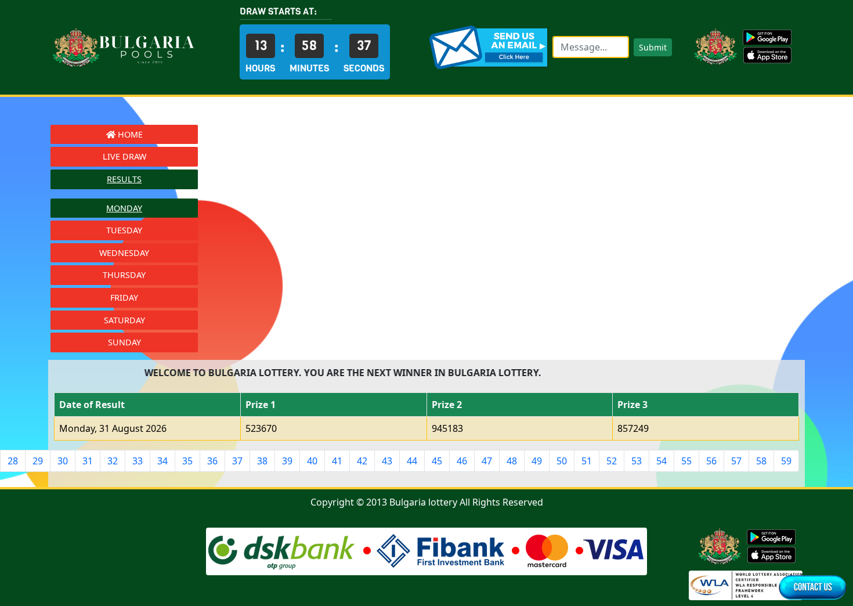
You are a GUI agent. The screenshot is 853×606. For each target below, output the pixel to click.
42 (362, 460)
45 (437, 460)
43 (387, 460)
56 (711, 460)
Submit (653, 47)
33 (137, 460)
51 (586, 460)
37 (237, 460)
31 (87, 460)
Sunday (124, 342)
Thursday (124, 274)
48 (512, 460)
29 (37, 460)
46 (462, 460)
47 (487, 460)
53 (636, 460)
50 (561, 460)
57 (736, 460)
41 (337, 460)
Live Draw (124, 156)
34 (162, 460)
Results (124, 179)
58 (761, 460)
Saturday (124, 320)
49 (537, 460)
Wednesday (124, 252)
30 (62, 460)
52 (611, 460)
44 (412, 460)
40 (312, 460)
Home (129, 134)
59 (786, 460)
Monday (124, 208)
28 (13, 460)
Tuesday (124, 230)
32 (112, 460)
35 (187, 460)
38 (262, 460)
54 (661, 460)
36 (212, 460)
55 (686, 460)
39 (287, 460)
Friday (124, 297)
